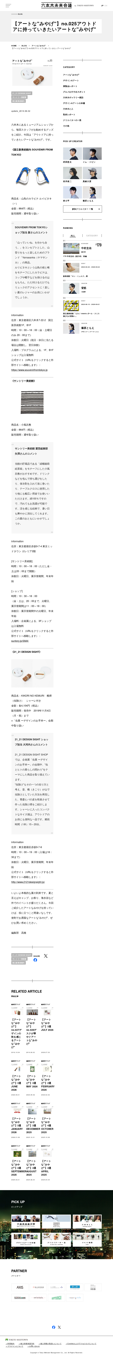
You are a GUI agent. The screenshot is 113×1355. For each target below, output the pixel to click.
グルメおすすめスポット (74, 91)
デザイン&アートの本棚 (74, 103)
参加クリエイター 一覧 (82, 208)
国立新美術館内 (18, 101)
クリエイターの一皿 (72, 120)
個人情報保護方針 (27, 1343)
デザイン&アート (71, 80)
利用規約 (10, 1343)
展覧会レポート (70, 86)
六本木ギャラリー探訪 (73, 97)
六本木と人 (68, 108)
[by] (56, 5)
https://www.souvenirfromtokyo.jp (29, 370)
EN (106, 5)
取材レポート (69, 114)
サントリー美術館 (19, 97)
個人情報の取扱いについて (50, 1343)
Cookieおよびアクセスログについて (81, 1343)
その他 (66, 125)
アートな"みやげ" (39, 45)
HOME (14, 45)
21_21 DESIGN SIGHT (21, 93)
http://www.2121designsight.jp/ (28, 882)
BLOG (24, 45)
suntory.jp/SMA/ (20, 641)
